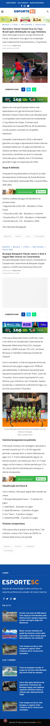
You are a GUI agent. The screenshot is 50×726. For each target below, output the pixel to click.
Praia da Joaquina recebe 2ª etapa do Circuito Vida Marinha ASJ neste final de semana (32, 669)
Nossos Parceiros (37, 3)
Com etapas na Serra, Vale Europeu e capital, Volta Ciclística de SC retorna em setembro (31, 650)
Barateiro (7, 236)
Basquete (6, 247)
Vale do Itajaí (40, 25)
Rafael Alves (17, 46)
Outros (26, 247)
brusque (18, 236)
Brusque (5, 25)
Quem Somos (11, 3)
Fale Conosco (23, 3)
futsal (28, 236)
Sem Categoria (26, 25)
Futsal (15, 25)
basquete (7, 546)
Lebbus (39, 722)
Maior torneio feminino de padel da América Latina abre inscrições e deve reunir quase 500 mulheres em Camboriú (32, 634)
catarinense (29, 546)
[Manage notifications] (5, 721)
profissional (39, 236)
